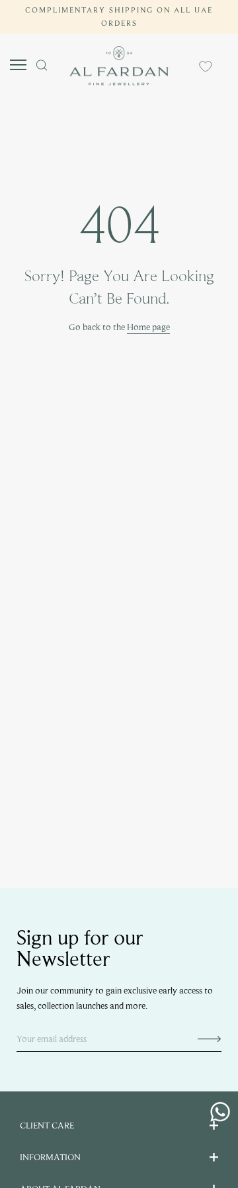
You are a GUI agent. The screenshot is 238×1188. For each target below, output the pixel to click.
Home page (148, 327)
